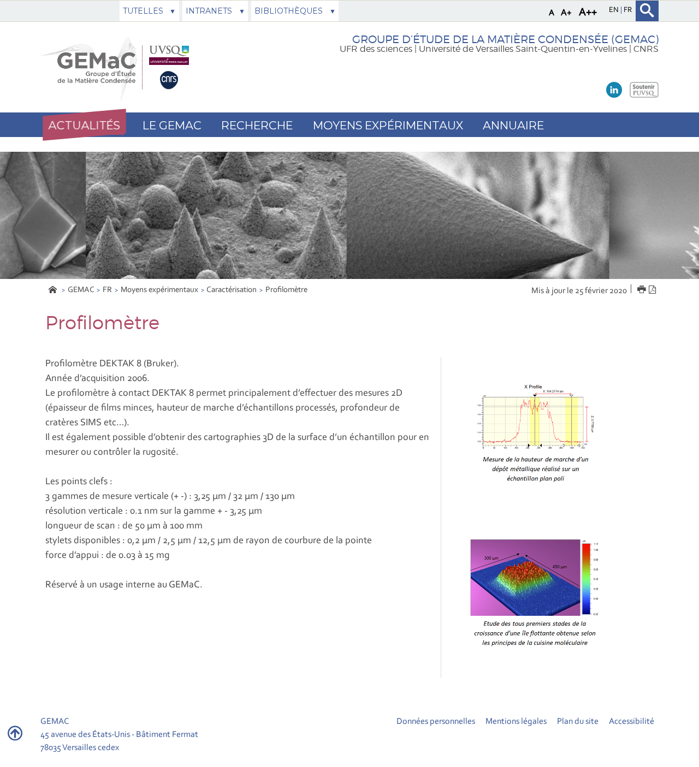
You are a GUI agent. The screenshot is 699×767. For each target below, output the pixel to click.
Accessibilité (631, 721)
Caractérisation (231, 290)
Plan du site (578, 721)
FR (107, 290)
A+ (566, 12)
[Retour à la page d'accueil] (118, 67)
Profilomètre (286, 290)
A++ (588, 12)
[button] (84, 125)
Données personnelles (435, 721)
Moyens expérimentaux (159, 290)
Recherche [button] (257, 125)
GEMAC (81, 290)
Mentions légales (516, 721)
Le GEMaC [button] (172, 125)
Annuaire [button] (513, 125)
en (614, 10)
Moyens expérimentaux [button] (388, 125)
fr (628, 10)
